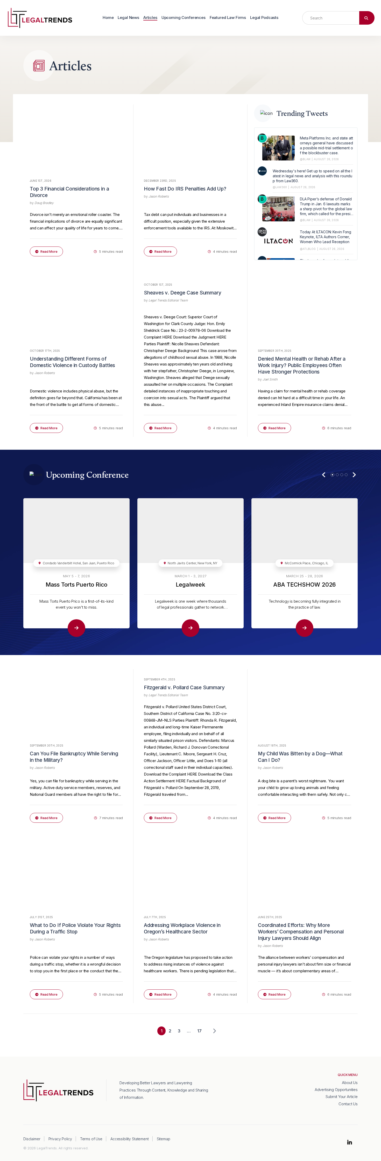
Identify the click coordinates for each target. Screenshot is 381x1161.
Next (354, 474)
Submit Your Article (342, 1097)
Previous (324, 474)
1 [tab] (332, 475)
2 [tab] (337, 474)
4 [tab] (346, 474)
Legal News (128, 18)
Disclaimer (31, 1139)
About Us (350, 1083)
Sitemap (163, 1139)
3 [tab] (341, 474)
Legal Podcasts (264, 18)
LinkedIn (350, 1143)
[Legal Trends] (40, 17)
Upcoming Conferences (183, 18)
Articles (150, 18)
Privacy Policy (60, 1139)
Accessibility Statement (129, 1139)
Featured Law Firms (228, 18)
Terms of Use (91, 1139)
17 (199, 1030)
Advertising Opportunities (336, 1090)
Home (108, 18)
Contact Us (348, 1104)
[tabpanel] (76, 567)
